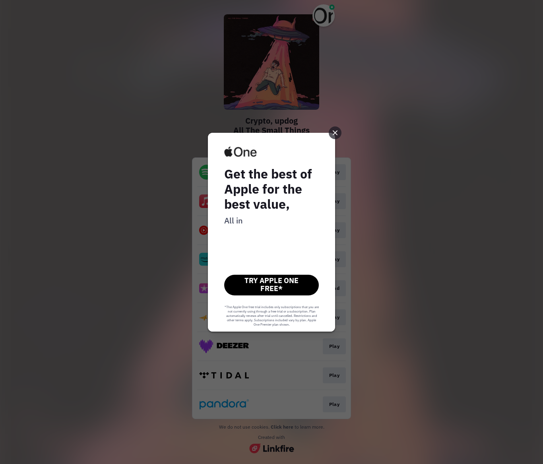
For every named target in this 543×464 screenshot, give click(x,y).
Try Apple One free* (271, 284)
